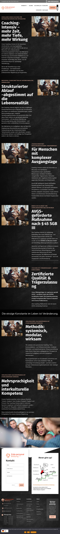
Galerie (31, 5)
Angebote (23, 5)
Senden (21, 485)
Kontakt (53, 7)
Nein (28, 532)
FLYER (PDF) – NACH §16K (42, 10)
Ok (25, 532)
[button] (2, 433)
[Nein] (58, 530)
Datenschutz (33, 532)
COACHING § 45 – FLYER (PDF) (41, 5)
